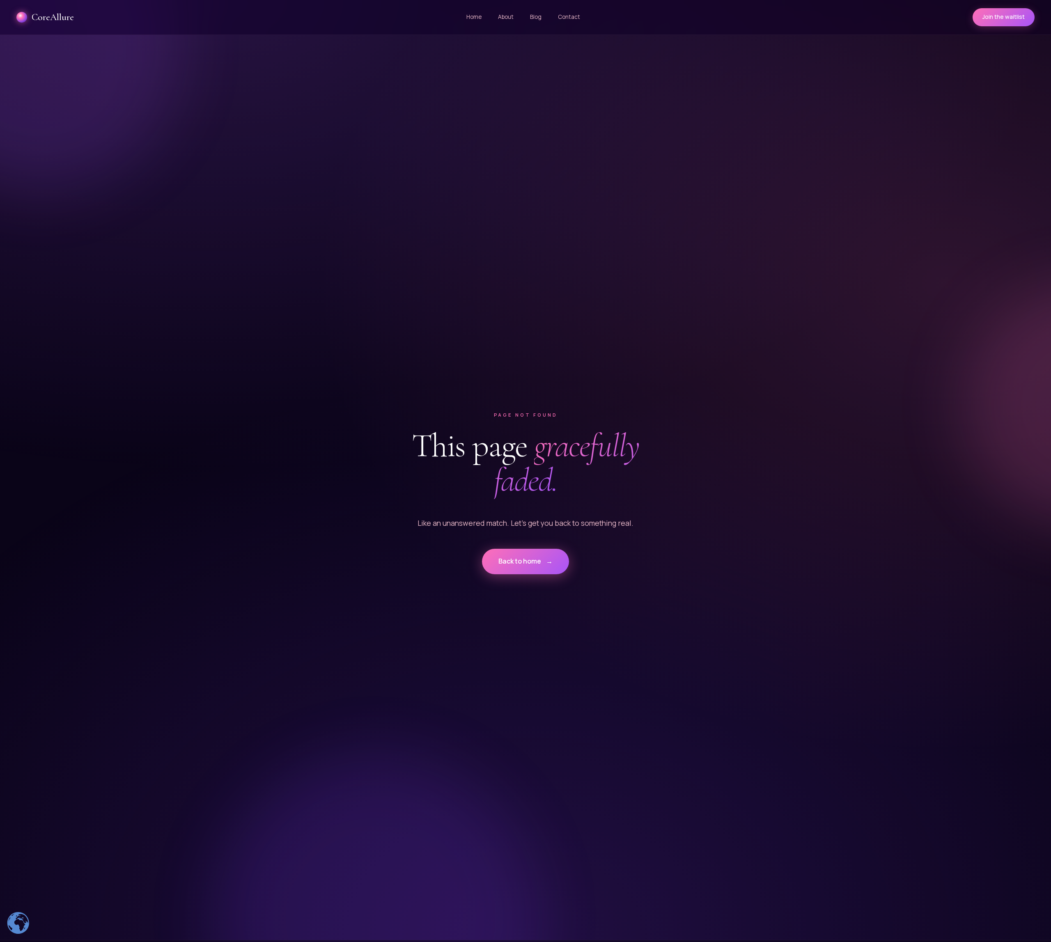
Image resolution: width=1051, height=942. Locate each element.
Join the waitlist (1003, 17)
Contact (569, 17)
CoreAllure (53, 17)
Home (474, 17)
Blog (536, 17)
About (506, 17)
